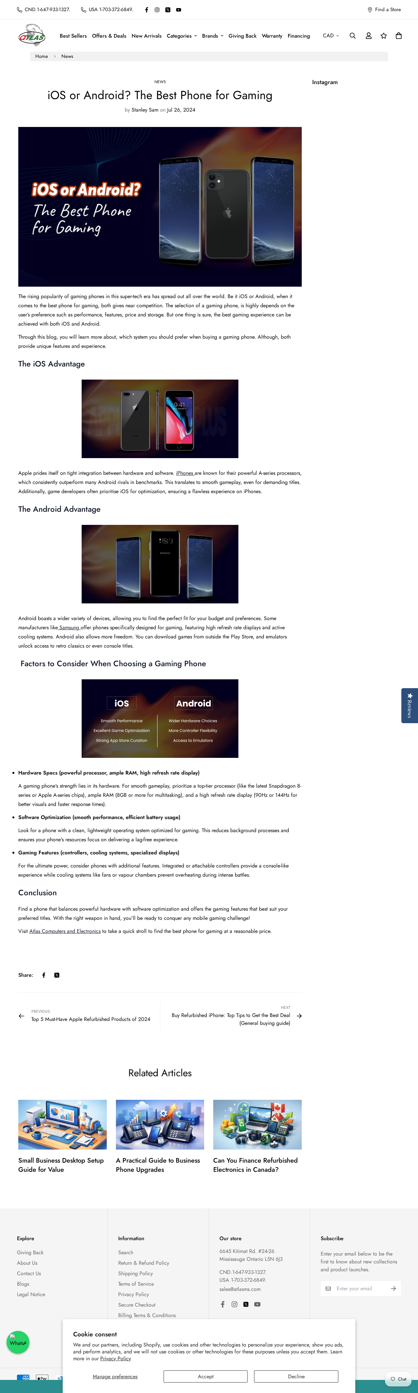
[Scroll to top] (405, 1357)
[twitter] (167, 10)
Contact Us (29, 1273)
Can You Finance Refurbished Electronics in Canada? (255, 1165)
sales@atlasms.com (240, 1289)
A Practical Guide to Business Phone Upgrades (158, 1165)
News (67, 56)
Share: (25, 975)
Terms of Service (136, 1284)
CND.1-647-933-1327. (242, 1272)
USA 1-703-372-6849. (242, 1280)
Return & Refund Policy (143, 1263)
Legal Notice (31, 1294)
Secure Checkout (136, 1305)
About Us (27, 1263)
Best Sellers (73, 36)
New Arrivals (147, 36)
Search (125, 1252)
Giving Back (243, 36)
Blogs (23, 1284)
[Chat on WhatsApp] (18, 1342)
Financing (299, 36)
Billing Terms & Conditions (147, 1315)
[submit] (393, 1288)
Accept (206, 1376)
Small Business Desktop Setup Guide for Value (61, 1165)
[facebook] (146, 9)
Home (41, 56)
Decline (296, 1376)
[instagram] (157, 9)
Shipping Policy (135, 1273)
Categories (179, 36)
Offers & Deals (109, 36)
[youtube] (178, 9)
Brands (210, 36)
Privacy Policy (115, 1358)
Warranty (272, 36)
